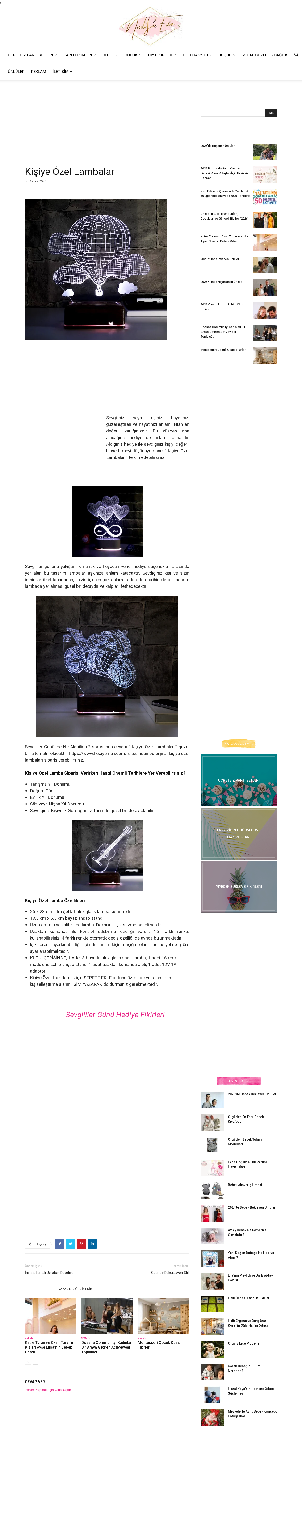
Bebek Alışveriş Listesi (245, 1185)
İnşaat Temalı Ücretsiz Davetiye (49, 1272)
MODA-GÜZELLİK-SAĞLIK (265, 55)
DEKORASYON (195, 55)
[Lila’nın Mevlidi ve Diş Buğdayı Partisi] (212, 1281)
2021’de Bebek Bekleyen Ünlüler (252, 1094)
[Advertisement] (107, 131)
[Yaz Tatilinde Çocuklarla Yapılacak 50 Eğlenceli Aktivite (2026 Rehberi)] (265, 197)
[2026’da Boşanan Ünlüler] (265, 152)
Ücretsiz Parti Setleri (30, 55)
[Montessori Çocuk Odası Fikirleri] (163, 1316)
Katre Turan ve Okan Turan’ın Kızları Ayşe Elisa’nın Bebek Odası (49, 1347)
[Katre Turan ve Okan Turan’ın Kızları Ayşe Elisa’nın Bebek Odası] (50, 1316)
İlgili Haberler (40, 1289)
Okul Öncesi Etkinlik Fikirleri (249, 1298)
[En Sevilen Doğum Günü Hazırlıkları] (239, 834)
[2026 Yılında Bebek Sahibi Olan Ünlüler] (265, 310)
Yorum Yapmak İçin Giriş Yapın (48, 1390)
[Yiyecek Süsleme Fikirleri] (239, 887)
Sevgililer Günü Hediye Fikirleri (115, 1014)
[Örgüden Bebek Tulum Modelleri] (212, 1145)
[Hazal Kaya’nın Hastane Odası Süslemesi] (212, 1394)
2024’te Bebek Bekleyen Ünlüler (252, 1207)
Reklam (38, 71)
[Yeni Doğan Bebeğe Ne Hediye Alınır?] (212, 1258)
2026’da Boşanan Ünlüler (218, 146)
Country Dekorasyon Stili (170, 1272)
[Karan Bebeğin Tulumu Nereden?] (212, 1372)
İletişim (60, 71)
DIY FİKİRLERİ (160, 55)
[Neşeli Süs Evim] (151, 26)
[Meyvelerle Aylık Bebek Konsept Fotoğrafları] (212, 1417)
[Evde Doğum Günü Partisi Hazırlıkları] (212, 1168)
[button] (296, 55)
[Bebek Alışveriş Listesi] (212, 1190)
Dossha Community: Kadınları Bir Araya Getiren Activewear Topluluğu (107, 1347)
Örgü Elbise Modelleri (245, 1343)
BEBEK (108, 55)
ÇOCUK (131, 55)
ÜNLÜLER (16, 71)
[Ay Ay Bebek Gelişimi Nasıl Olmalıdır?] (212, 1236)
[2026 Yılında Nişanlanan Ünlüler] (265, 287)
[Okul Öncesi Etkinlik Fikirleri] (212, 1304)
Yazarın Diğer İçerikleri (79, 1289)
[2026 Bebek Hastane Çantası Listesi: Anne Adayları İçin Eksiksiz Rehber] (265, 174)
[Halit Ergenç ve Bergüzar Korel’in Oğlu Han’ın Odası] (212, 1326)
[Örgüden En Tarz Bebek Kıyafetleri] (212, 1122)
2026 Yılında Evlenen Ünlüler (220, 259)
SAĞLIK (85, 1338)
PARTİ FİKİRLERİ (78, 55)
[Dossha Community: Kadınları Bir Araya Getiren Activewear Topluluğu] (107, 1316)
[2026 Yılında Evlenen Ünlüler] (265, 265)
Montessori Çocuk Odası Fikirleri (223, 349)
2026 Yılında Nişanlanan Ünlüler (222, 282)
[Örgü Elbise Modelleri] (212, 1349)
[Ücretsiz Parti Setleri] (239, 780)
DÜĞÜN (225, 55)
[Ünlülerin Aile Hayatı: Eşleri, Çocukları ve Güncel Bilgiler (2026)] (265, 220)
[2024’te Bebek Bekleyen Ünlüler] (212, 1213)
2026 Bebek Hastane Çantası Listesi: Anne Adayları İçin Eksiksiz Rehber (225, 173)
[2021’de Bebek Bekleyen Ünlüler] (212, 1100)
